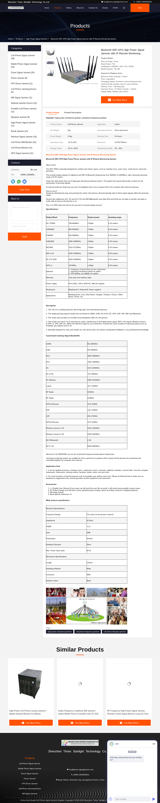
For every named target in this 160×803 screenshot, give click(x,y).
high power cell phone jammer (60, 632)
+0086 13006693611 (143, 2)
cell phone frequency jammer (87, 632)
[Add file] (110, 799)
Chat (140, 8)
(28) (23, 57)
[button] (12, 689)
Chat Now (25, 189)
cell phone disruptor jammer (115, 632)
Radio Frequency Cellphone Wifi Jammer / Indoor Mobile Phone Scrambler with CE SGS (78, 712)
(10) (24, 103)
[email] (24, 181)
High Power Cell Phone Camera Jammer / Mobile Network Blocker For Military (27, 712)
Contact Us (93, 8)
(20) (22, 72)
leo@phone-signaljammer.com (116, 2)
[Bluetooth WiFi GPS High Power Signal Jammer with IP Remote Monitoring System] (77, 69)
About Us (80, 8)
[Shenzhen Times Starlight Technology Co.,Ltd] (16, 8)
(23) (24, 65)
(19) (24, 137)
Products (57, 8)
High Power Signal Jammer (37, 39)
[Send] (154, 799)
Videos (69, 8)
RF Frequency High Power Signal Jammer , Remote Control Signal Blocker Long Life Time (127, 712)
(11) (21, 83)
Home (46, 8)
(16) (23, 142)
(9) (19, 78)
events (105, 8)
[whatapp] (18, 181)
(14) (19, 131)
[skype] (13, 181)
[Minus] (153, 743)
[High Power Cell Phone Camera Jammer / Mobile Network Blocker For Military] (31, 683)
